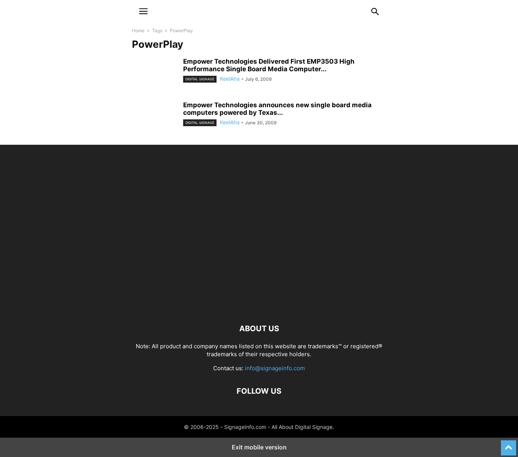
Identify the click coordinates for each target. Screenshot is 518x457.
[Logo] (259, 305)
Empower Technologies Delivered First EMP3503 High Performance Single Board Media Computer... (269, 65)
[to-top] (508, 444)
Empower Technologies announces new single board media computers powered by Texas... (277, 108)
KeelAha (230, 78)
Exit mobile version (259, 447)
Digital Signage (199, 79)
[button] (143, 11)
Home (138, 30)
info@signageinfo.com (275, 368)
